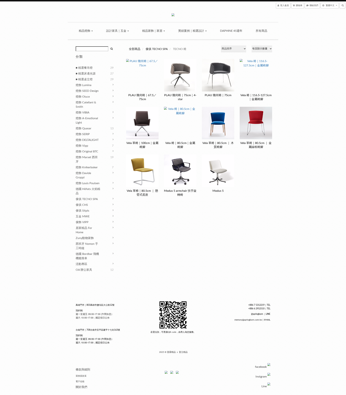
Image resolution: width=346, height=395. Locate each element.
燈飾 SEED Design (87, 90)
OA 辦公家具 (84, 269)
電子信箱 (80, 381)
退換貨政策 (81, 376)
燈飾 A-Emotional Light (87, 120)
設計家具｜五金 (116, 30)
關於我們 (81, 387)
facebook (261, 366)
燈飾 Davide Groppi (83, 175)
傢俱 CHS (82, 204)
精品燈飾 (85, 30)
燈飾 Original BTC (87, 151)
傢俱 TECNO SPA (87, 199)
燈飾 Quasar (83, 128)
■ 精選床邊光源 (86, 73)
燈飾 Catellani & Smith (86, 104)
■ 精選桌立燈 (84, 79)
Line (264, 386)
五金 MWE (83, 216)
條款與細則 (83, 369)
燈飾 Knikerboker (87, 167)
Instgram (261, 376)
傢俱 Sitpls (82, 210)
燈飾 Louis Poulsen (87, 183)
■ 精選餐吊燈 (84, 67)
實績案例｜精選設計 (191, 30)
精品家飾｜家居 (152, 30)
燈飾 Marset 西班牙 (87, 159)
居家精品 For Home (84, 230)
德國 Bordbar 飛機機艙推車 (87, 256)
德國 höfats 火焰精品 (88, 191)
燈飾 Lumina (83, 85)
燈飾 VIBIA (82, 112)
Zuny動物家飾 (85, 238)
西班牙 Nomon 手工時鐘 (87, 246)
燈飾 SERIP (83, 134)
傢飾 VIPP (82, 222)
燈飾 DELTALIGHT (87, 140)
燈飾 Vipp (82, 145)
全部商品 (134, 49)
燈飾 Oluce (83, 96)
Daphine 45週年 (231, 30)
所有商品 (261, 30)
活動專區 (81, 264)
